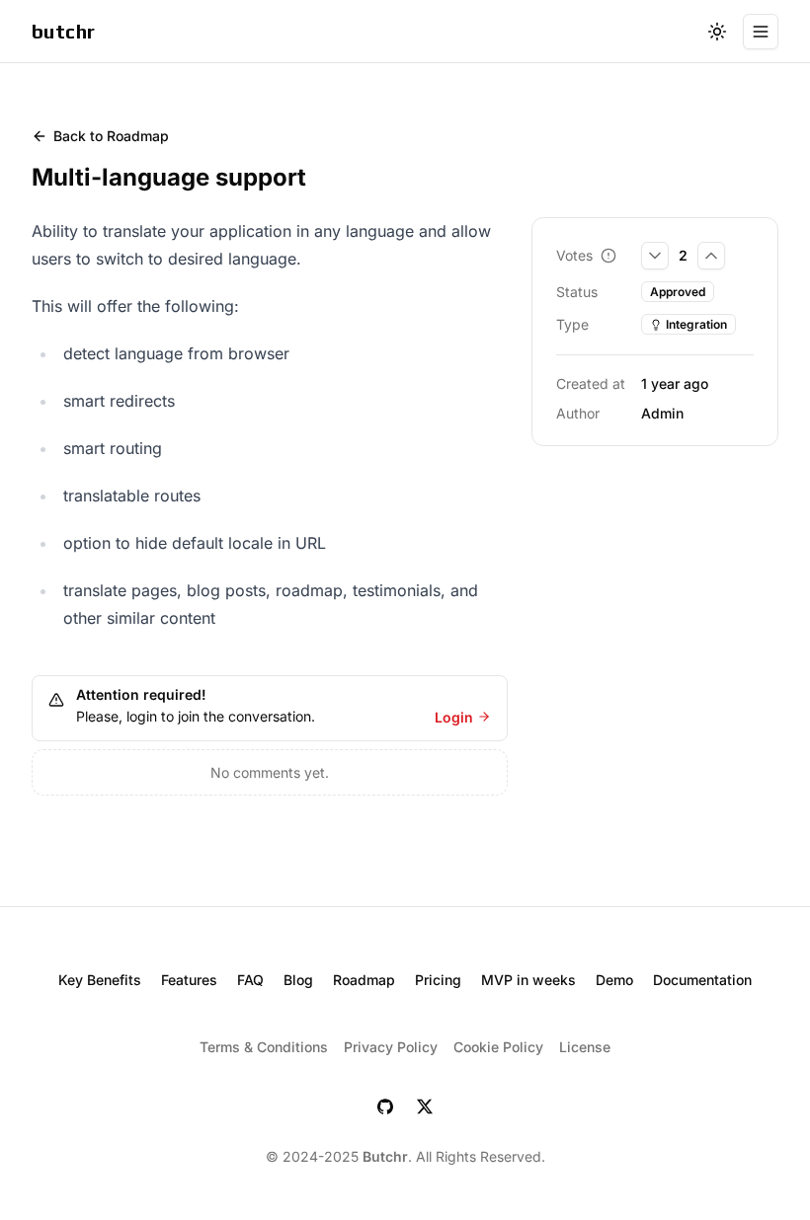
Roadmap (364, 979)
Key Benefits (99, 979)
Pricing (438, 979)
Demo (614, 979)
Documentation (702, 979)
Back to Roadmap (111, 135)
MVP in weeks (528, 979)
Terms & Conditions (264, 1046)
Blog (298, 979)
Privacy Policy (391, 1046)
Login (454, 717)
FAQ (250, 979)
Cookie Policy (498, 1046)
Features (189, 979)
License (584, 1046)
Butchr (385, 1156)
